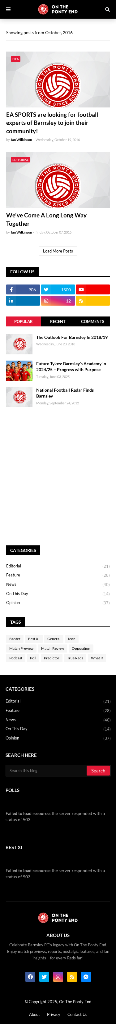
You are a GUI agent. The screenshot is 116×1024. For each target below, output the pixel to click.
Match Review (52, 648)
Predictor (51, 658)
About (34, 1014)
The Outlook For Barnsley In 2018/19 (72, 337)
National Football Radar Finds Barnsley (65, 393)
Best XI (34, 638)
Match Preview (21, 648)
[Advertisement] (58, 476)
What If (97, 658)
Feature (58, 575)
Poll (33, 658)
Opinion (58, 602)
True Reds (75, 658)
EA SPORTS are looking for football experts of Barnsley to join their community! (52, 122)
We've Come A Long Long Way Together (46, 219)
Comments (92, 321)
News (58, 584)
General (53, 638)
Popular (23, 321)
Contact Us (77, 1014)
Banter (14, 638)
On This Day (58, 593)
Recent (58, 321)
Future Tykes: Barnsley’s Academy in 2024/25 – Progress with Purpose (71, 366)
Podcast (15, 658)
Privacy (53, 1014)
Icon (71, 638)
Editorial (58, 566)
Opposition (81, 648)
